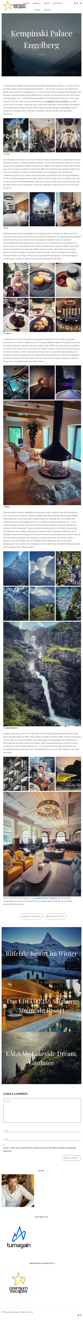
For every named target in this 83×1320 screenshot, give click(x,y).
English (47, 10)
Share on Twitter (56, 916)
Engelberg (43, 72)
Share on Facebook (32, 916)
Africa (47, 3)
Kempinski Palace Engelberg (57, 101)
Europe (26, 3)
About (38, 10)
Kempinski (65, 72)
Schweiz (75, 72)
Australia (58, 3)
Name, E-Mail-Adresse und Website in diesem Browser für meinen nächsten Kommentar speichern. (39, 1149)
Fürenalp (53, 72)
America (37, 3)
